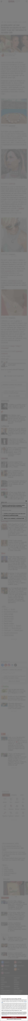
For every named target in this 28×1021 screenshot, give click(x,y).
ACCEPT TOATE (14, 1017)
